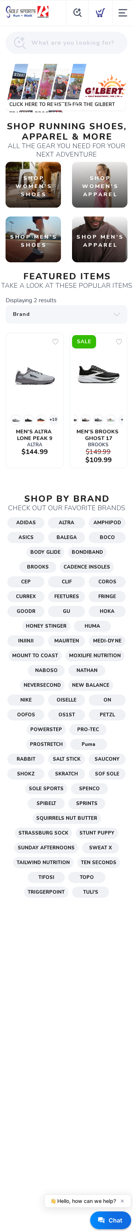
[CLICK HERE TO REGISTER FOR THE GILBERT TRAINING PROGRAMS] (66, 87)
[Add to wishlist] (55, 342)
